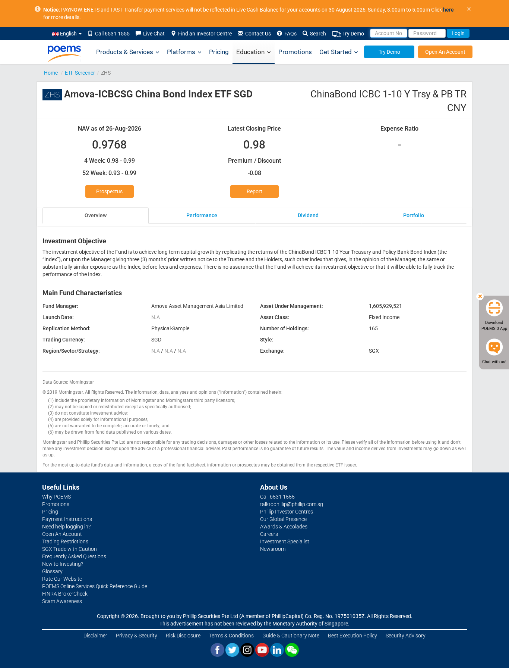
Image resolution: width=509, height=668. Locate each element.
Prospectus (109, 191)
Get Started (335, 52)
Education (250, 52)
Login (458, 33)
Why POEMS (56, 497)
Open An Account (445, 52)
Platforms (181, 52)
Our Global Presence (283, 519)
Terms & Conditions (231, 636)
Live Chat (153, 34)
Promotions (295, 52)
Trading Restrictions (65, 541)
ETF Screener (80, 73)
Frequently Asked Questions (74, 556)
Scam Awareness (62, 601)
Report (254, 191)
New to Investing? (62, 564)
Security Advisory (406, 636)
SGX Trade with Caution (69, 549)
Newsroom (272, 549)
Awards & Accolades (283, 527)
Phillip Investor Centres (286, 512)
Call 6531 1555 (111, 34)
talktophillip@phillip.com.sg (291, 504)
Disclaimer (95, 636)
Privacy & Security (136, 636)
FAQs (289, 34)
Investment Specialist (284, 541)
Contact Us (257, 34)
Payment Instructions (67, 519)
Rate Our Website (62, 579)
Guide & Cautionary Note (290, 636)
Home (51, 73)
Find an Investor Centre (204, 34)
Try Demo (352, 34)
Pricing (219, 52)
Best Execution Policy (352, 636)
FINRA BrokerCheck (65, 594)
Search (317, 34)
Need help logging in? (66, 527)
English (68, 34)
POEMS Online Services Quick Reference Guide (94, 586)
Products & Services (124, 52)
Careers (269, 534)
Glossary (52, 571)
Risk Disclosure (183, 636)
